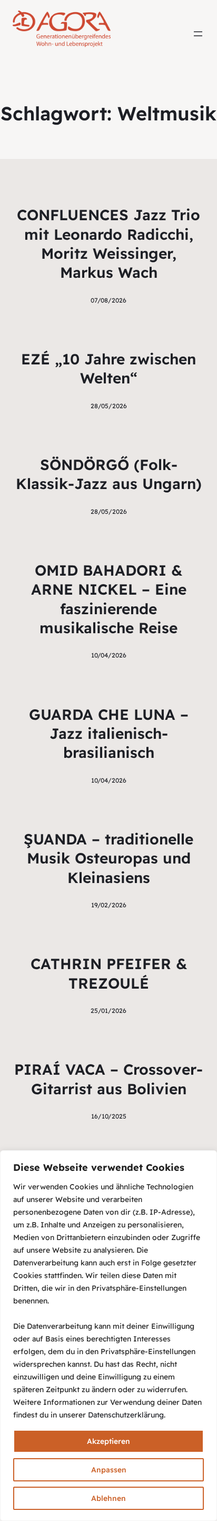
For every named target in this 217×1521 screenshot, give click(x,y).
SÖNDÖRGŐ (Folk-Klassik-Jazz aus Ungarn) (109, 474)
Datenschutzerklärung (126, 1415)
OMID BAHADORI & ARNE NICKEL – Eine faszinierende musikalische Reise (108, 599)
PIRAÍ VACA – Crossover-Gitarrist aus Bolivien (108, 1078)
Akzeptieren (108, 1441)
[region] (108, 1335)
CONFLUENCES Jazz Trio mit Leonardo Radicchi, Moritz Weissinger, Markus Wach (108, 243)
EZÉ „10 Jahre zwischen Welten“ (108, 368)
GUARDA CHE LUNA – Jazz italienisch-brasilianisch (109, 733)
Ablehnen (108, 1498)
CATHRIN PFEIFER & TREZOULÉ (109, 973)
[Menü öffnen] (198, 33)
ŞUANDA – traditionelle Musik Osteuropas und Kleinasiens (108, 858)
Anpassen (108, 1470)
